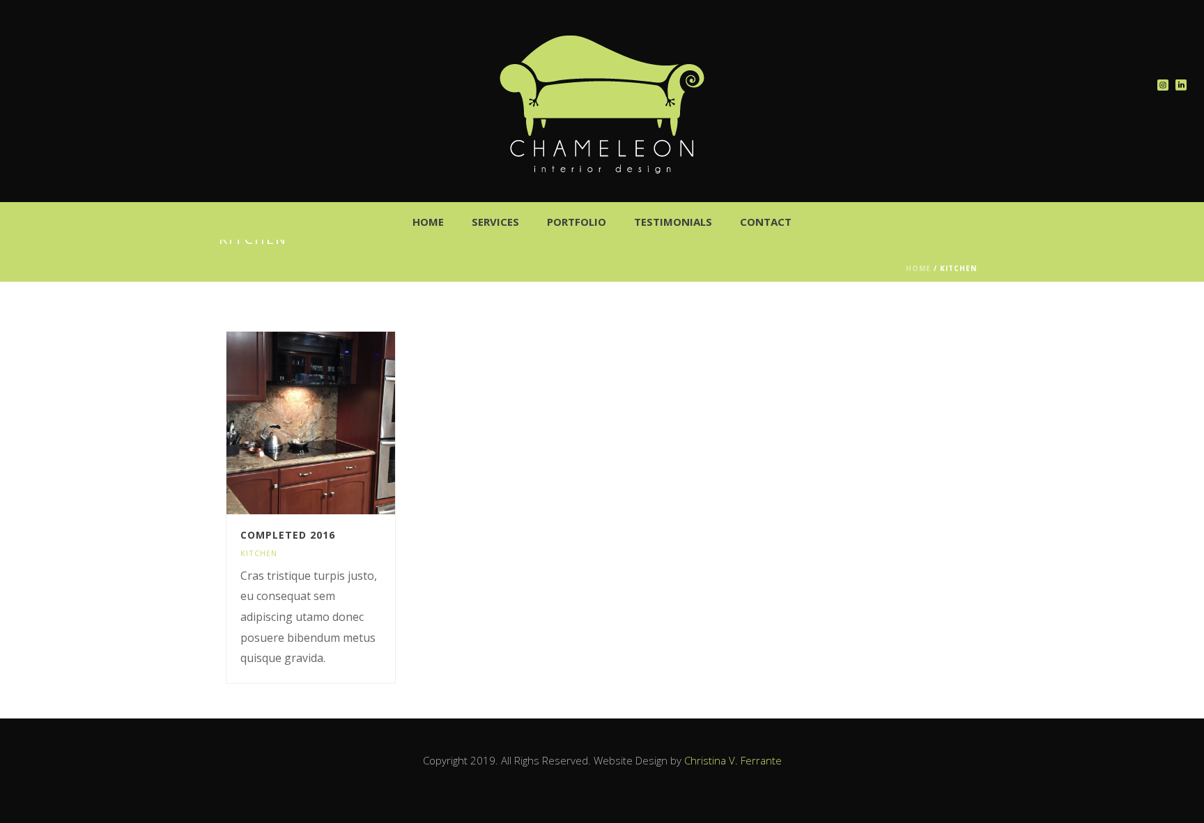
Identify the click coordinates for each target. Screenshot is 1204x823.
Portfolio (576, 222)
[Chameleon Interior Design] (602, 104)
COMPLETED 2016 (287, 534)
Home (428, 222)
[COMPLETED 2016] (336, 423)
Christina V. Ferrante (733, 760)
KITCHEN (258, 553)
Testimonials (673, 222)
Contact (766, 222)
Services (495, 222)
